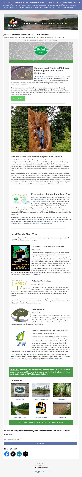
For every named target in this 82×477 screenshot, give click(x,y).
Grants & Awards (41, 417)
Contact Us (20, 399)
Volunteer (62, 417)
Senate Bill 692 (42, 199)
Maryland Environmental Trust (47, 76)
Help (50, 472)
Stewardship (62, 399)
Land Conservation (41, 399)
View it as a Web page (51, 40)
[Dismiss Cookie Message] (79, 2)
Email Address (8, 434)
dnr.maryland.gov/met (55, 422)
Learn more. (36, 274)
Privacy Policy (34, 472)
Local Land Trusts (19, 417)
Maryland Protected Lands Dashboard (39, 223)
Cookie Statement (67, 7)
